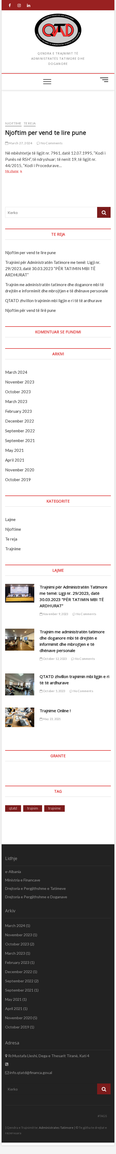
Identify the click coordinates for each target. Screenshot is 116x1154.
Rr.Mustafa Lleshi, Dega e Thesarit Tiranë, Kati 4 (48, 1055)
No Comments (51, 143)
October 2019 (18, 479)
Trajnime (13, 548)
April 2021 (14, 460)
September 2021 (20, 440)
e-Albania (13, 871)
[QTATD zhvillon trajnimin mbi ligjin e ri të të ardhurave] (19, 684)
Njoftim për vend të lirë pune (30, 310)
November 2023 (19, 381)
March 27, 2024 (20, 143)
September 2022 (20, 430)
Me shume (16, 171)
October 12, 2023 (54, 658)
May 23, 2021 (51, 719)
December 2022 (19, 420)
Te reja (30, 123)
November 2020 (19, 469)
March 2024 (16, 372)
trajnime (54, 808)
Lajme (10, 519)
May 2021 (14, 450)
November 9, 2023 (55, 614)
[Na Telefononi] (6, 1064)
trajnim (32, 808)
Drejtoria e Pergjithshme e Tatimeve (35, 888)
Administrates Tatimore (56, 1128)
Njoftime (13, 123)
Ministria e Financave (22, 880)
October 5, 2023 (53, 691)
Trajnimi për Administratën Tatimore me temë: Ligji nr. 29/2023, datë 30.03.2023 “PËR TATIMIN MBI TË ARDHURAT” (52, 268)
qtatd (13, 808)
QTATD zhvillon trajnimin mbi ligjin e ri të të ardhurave (53, 300)
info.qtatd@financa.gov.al (30, 1072)
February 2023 (18, 411)
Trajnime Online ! (55, 710)
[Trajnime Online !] (19, 717)
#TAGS (102, 1116)
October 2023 (18, 391)
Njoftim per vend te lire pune (45, 132)
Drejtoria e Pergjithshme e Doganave (36, 896)
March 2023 (16, 401)
